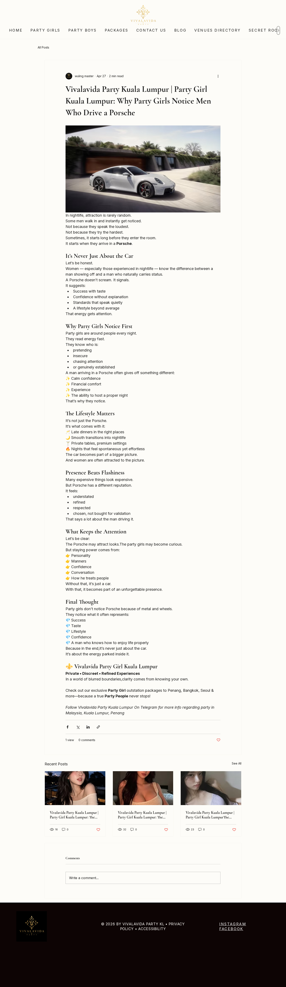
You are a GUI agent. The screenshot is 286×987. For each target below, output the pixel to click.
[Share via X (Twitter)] (78, 727)
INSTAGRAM (232, 924)
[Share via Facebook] (68, 727)
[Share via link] (98, 727)
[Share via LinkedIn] (88, 727)
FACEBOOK (231, 929)
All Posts (43, 47)
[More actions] (217, 76)
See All (236, 763)
